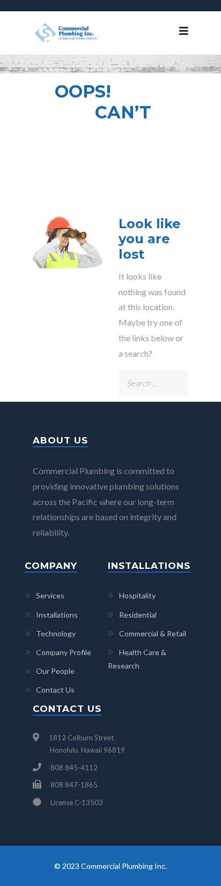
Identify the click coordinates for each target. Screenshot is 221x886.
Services (50, 595)
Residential (138, 614)
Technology (56, 633)
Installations (57, 614)
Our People (55, 670)
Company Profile (63, 652)
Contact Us (55, 689)
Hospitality (137, 595)
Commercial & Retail (152, 633)
